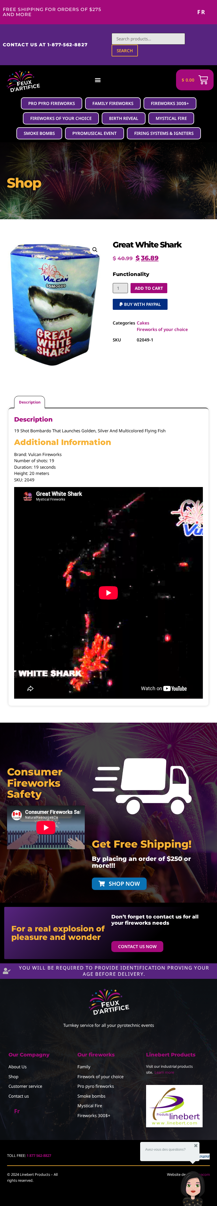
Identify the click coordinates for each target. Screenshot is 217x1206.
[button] (98, 80)
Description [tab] (29, 402)
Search (125, 50)
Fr (201, 12)
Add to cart (149, 288)
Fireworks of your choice (162, 329)
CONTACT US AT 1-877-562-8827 (45, 44)
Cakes (143, 323)
